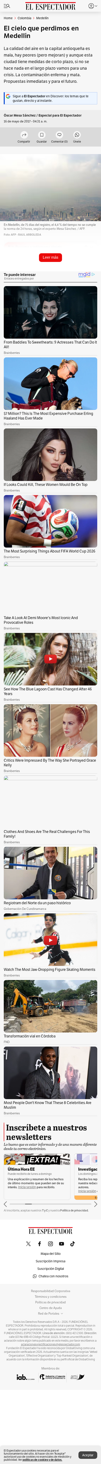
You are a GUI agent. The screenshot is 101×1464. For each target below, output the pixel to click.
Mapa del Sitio (51, 1254)
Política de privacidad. (74, 1210)
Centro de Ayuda (50, 1308)
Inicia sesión (27, 1187)
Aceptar (87, 1455)
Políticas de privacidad (50, 1302)
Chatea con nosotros (53, 1276)
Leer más (50, 257)
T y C (45, 1210)
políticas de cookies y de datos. (42, 1459)
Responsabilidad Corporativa (50, 1291)
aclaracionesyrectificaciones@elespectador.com (50, 1344)
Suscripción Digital (50, 1269)
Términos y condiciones (50, 1296)
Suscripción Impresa (50, 1261)
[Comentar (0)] (59, 135)
